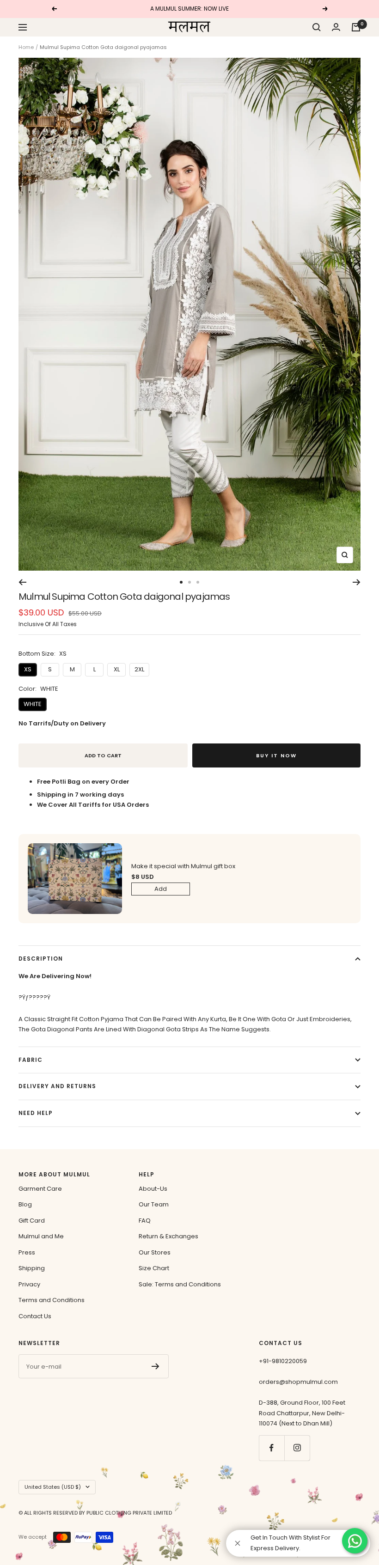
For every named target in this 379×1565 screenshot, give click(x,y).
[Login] (336, 27)
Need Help (35, 1113)
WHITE (33, 704)
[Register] (155, 1366)
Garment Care (40, 1188)
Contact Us (34, 1316)
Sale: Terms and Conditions (180, 1284)
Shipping (31, 1268)
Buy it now (276, 755)
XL (117, 669)
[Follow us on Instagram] (297, 1448)
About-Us (153, 1188)
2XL (139, 669)
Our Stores (155, 1252)
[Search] (316, 27)
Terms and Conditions (51, 1300)
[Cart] (356, 27)
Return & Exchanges (168, 1236)
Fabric (30, 1060)
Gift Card (31, 1220)
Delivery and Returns (57, 1086)
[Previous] (22, 582)
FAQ (145, 1220)
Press (26, 1252)
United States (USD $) (52, 1487)
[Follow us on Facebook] (271, 1448)
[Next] (357, 582)
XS (27, 669)
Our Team (154, 1204)
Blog (25, 1204)
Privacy (29, 1284)
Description (40, 958)
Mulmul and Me (41, 1236)
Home (26, 47)
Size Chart (154, 1268)
